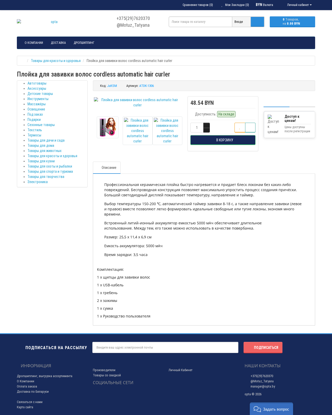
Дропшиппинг (84, 43)
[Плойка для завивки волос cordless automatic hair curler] (138, 102)
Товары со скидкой (107, 375)
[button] (271, 408)
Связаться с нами (30, 402)
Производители (104, 370)
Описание (109, 167)
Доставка (58, 43)
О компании (34, 43)
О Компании (25, 381)
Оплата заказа (27, 386)
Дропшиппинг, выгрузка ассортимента (44, 376)
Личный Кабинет (180, 370)
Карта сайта (25, 407)
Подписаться (266, 347)
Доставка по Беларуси (33, 391)
